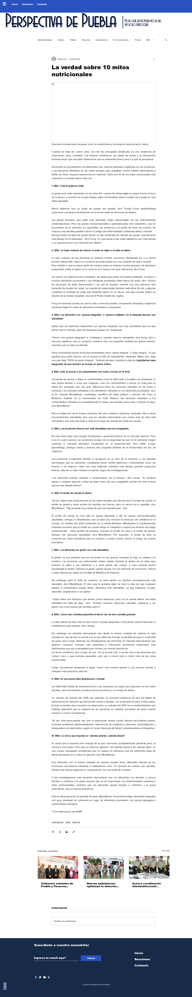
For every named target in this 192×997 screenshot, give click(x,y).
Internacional (101, 40)
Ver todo (166, 851)
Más (148, 40)
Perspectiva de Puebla (60, 21)
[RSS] (48, 977)
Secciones (142, 959)
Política (73, 40)
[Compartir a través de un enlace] (73, 832)
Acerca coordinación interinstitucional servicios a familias (146, 885)
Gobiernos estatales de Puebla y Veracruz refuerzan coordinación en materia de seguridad (58, 885)
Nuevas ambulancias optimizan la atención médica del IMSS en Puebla (102, 885)
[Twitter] (40, 977)
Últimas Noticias (45, 40)
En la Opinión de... (121, 40)
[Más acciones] (154, 59)
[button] (166, 40)
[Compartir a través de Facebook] (53, 832)
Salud (67, 822)
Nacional (86, 40)
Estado (61, 40)
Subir (4, 986)
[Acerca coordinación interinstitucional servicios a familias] (149, 867)
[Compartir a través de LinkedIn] (66, 832)
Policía (138, 40)
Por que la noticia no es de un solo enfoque (143, 22)
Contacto (141, 965)
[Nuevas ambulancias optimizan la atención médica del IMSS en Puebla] (103, 867)
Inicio (139, 953)
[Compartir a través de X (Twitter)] (59, 832)
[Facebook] (35, 977)
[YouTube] (44, 977)
